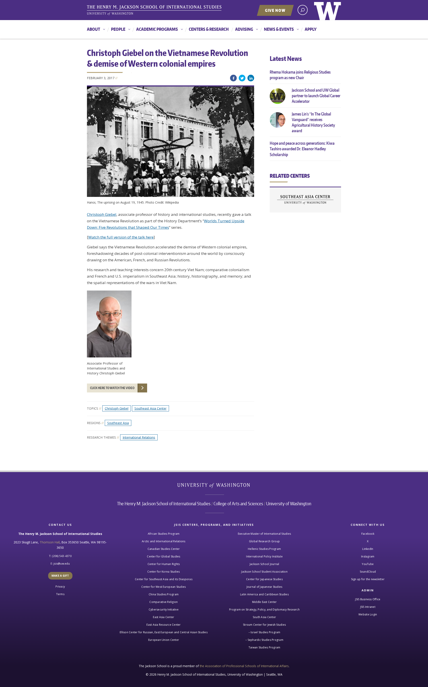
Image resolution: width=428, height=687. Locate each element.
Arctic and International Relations (163, 541)
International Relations (139, 437)
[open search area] (303, 10)
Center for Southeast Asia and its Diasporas (163, 579)
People (118, 29)
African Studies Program (164, 534)
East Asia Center (163, 617)
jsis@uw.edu (62, 563)
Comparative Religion (163, 602)
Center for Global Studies (163, 556)
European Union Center (163, 640)
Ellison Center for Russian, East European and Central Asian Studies (164, 632)
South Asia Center (264, 617)
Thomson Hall (50, 542)
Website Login (367, 614)
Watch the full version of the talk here (121, 237)
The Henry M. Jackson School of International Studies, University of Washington (155, 10)
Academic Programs (157, 29)
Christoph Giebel (101, 214)
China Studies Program (164, 594)
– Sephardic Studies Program (264, 640)
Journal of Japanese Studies (264, 587)
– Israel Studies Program (264, 632)
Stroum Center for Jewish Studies (264, 625)
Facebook (233, 78)
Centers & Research (209, 29)
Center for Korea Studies (163, 572)
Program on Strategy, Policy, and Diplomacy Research (264, 609)
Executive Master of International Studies (264, 534)
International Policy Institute (264, 556)
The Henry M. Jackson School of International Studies (163, 503)
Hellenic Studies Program (264, 549)
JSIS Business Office (367, 599)
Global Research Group (264, 541)
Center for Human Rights (164, 564)
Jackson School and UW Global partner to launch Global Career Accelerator (316, 95)
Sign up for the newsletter (368, 579)
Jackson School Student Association (264, 572)
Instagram (367, 556)
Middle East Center (264, 602)
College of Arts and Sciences (238, 503)
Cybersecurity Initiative (164, 609)
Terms (60, 594)
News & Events (279, 29)
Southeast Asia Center (150, 408)
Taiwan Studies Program (264, 647)
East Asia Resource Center (163, 625)
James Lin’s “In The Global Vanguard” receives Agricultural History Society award (313, 122)
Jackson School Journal (264, 564)
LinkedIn (250, 78)
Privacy (60, 586)
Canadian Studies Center (164, 549)
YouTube (368, 564)
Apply (311, 29)
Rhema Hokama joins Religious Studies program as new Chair (300, 74)
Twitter (242, 78)
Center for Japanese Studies (264, 579)
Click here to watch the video (112, 388)
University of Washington (327, 10)
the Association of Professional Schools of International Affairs (244, 666)
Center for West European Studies (163, 587)
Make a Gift (60, 576)
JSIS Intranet (367, 607)
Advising (244, 29)
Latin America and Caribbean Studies (264, 594)
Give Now (275, 10)
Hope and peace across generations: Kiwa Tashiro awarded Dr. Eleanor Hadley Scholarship (302, 148)
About (93, 29)
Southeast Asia (118, 423)
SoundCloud (368, 572)
